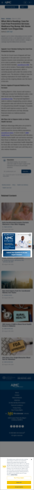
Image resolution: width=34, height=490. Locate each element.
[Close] (31, 459)
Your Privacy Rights (19, 478)
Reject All (18, 482)
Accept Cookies (19, 487)
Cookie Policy (14, 474)
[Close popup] (30, 235)
